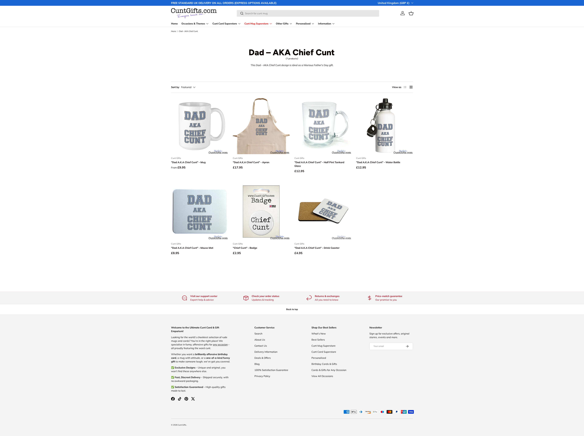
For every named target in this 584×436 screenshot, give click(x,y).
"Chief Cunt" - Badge (245, 247)
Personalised (303, 23)
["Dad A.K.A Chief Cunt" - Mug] (199, 126)
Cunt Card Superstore (224, 23)
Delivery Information (265, 351)
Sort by (175, 87)
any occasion (220, 344)
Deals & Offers (262, 357)
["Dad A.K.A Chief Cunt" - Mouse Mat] (199, 211)
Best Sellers (318, 339)
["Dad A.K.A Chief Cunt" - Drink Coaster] (322, 211)
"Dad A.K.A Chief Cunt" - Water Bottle (378, 162)
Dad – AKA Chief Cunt (188, 31)
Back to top (292, 309)
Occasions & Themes (193, 23)
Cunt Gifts (182, 425)
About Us (259, 339)
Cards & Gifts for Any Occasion (328, 370)
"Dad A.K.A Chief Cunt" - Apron (251, 162)
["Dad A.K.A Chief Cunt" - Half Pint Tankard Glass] (322, 126)
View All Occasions (322, 376)
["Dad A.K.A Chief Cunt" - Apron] (261, 126)
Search (258, 333)
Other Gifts (282, 23)
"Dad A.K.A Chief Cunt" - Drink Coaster (316, 247)
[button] (411, 13)
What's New (318, 333)
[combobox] (308, 13)
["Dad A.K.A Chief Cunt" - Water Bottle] (384, 126)
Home (174, 23)
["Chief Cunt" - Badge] (261, 211)
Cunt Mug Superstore (256, 23)
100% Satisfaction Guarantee (271, 370)
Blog (257, 363)
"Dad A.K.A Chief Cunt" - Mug (188, 162)
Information (324, 23)
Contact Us (260, 345)
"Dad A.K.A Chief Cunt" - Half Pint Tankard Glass (319, 164)
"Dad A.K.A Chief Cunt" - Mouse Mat (192, 247)
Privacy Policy (262, 376)
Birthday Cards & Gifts (324, 363)
